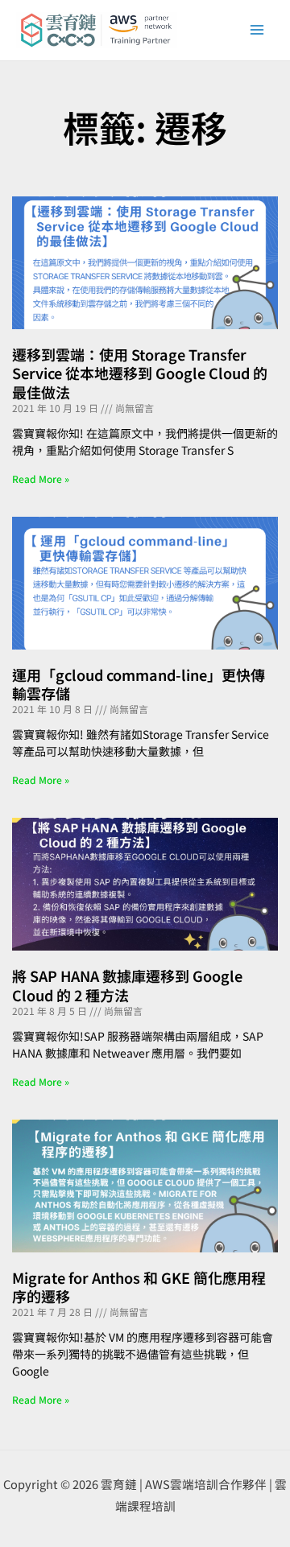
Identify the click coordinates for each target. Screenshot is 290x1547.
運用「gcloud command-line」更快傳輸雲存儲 (138, 683)
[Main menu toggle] (257, 30)
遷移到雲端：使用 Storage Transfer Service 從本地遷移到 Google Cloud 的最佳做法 (139, 373)
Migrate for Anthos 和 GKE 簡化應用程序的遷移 (139, 1286)
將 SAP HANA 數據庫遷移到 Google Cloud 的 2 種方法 (127, 985)
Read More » (40, 478)
